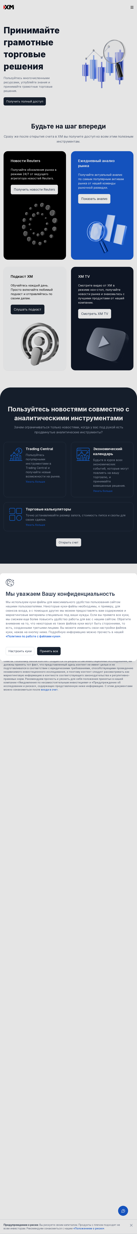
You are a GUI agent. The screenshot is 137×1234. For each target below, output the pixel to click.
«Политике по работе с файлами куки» (33, 636)
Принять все (49, 651)
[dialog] (68, 617)
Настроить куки (20, 651)
